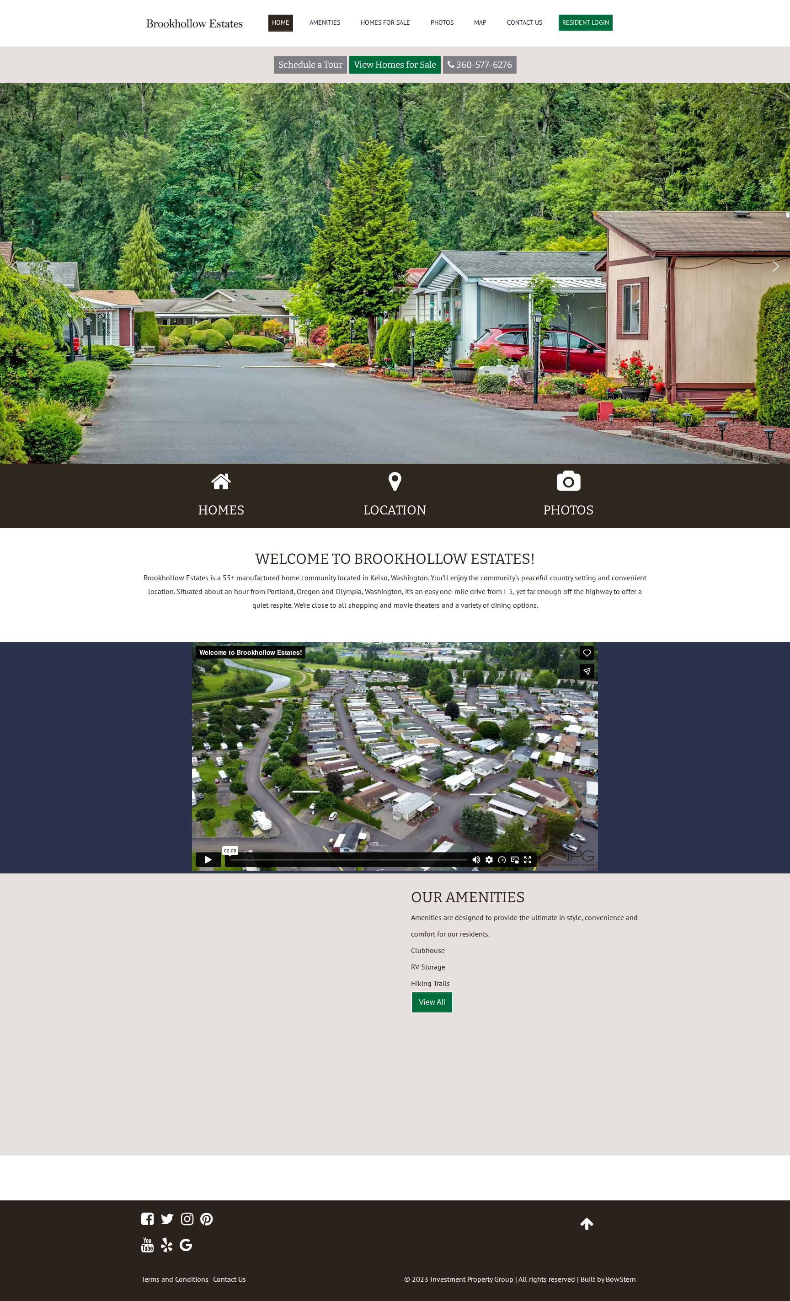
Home (280, 22)
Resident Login (585, 22)
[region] (395, 232)
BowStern (621, 1279)
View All (432, 1002)
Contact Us (524, 22)
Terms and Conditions (174, 1279)
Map (480, 22)
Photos (442, 22)
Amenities (325, 22)
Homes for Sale (385, 22)
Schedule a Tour (310, 64)
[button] (14, 266)
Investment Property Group (471, 1279)
